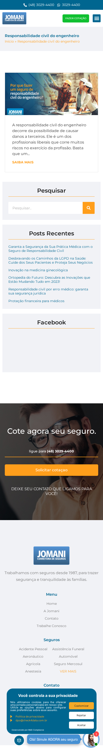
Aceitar (81, 725)
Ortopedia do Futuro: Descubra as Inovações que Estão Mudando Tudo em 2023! (49, 279)
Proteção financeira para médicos (36, 301)
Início (9, 41)
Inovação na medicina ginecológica (38, 270)
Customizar (81, 705)
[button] (97, 18)
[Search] (89, 208)
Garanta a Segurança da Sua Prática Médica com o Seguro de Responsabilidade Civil (50, 248)
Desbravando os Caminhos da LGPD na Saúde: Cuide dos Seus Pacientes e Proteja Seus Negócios (50, 260)
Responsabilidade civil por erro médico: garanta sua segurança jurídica (48, 291)
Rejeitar (81, 715)
